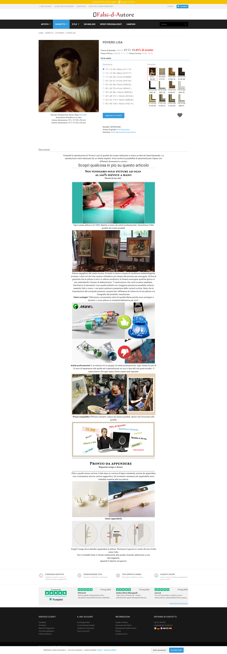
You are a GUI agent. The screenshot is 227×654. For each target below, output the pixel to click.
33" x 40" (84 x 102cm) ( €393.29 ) (119, 92)
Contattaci (81, 6)
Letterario (59, 33)
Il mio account (45, 6)
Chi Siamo (42, 625)
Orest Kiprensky (123, 129)
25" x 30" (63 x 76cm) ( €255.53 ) (118, 84)
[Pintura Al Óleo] (170, 628)
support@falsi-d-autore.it (163, 625)
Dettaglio (83, 115)
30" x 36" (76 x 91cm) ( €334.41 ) (118, 88)
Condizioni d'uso (121, 634)
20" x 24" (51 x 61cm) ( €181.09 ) (118, 81)
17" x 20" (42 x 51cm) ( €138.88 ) (118, 77)
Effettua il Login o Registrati (101, 6)
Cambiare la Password (85, 628)
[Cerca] (185, 24)
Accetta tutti (176, 650)
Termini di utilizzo (110, 650)
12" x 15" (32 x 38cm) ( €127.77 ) (118, 73)
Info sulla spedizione (46, 631)
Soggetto (60, 24)
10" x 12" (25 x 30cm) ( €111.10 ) (118, 69)
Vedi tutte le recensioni (178, 603)
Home (41, 33)
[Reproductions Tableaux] (161, 628)
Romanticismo (130, 132)
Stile (74, 24)
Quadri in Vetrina (121, 622)
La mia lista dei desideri (64, 6)
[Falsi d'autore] (155, 628)
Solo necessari (159, 650)
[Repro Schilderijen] (164, 628)
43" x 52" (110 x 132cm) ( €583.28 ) (119, 100)
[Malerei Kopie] (158, 628)
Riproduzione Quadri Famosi (125, 628)
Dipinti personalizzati (111, 24)
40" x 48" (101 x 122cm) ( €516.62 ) (119, 96)
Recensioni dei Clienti (123, 625)
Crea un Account (83, 631)
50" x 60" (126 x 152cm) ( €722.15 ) (119, 104)
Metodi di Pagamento (46, 628)
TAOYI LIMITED (160, 622)
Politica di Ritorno (45, 634)
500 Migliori (89, 24)
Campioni (131, 24)
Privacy (118, 631)
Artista (44, 24)
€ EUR (170, 6)
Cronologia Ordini (83, 622)
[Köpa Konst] (167, 628)
